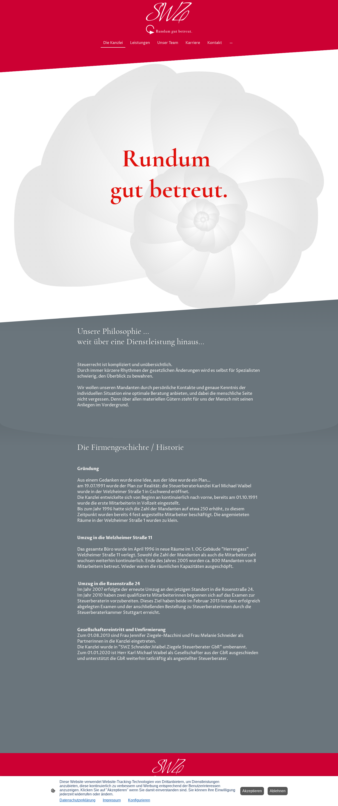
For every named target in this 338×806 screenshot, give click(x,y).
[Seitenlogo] (169, 18)
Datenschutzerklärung (77, 800)
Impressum (112, 800)
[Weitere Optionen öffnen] (231, 42)
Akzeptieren (252, 791)
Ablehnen (278, 791)
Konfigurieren (139, 800)
